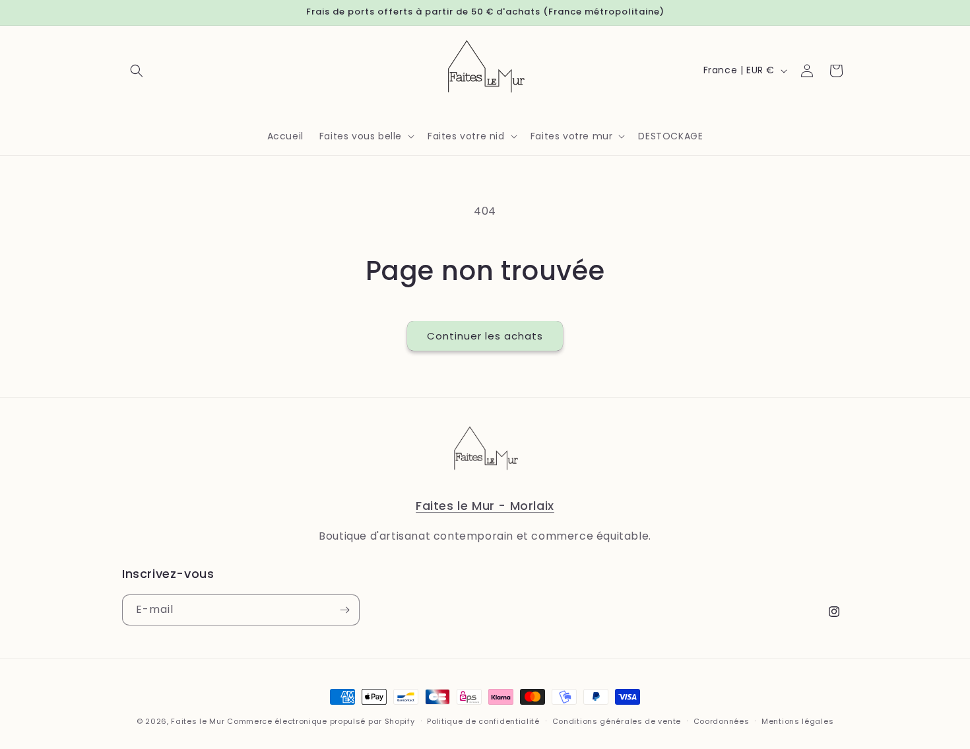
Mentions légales (797, 721)
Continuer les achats (485, 336)
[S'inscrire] (344, 609)
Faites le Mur (197, 721)
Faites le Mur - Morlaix (485, 505)
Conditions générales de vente (616, 721)
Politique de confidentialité (483, 721)
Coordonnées (722, 721)
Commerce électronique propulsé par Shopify (320, 721)
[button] (136, 70)
